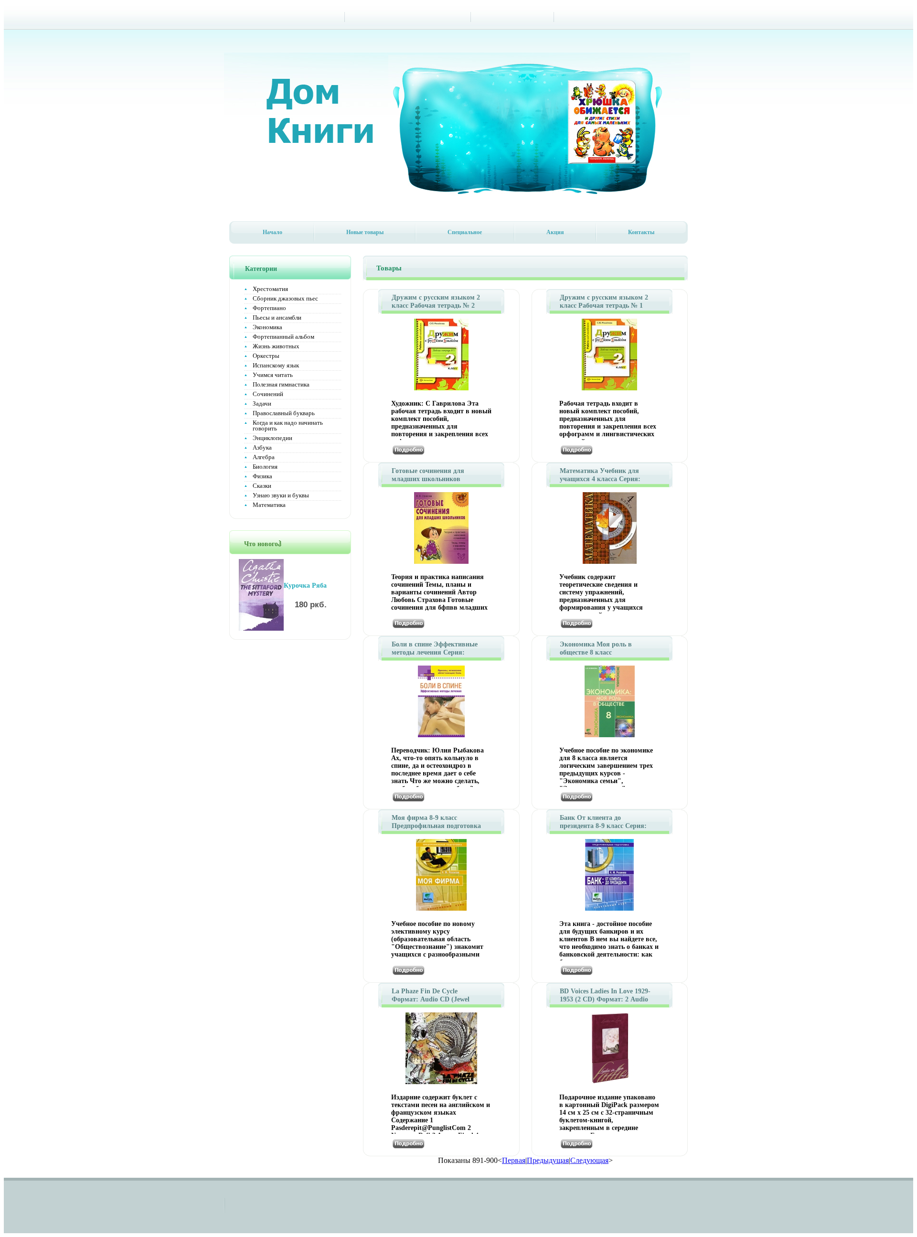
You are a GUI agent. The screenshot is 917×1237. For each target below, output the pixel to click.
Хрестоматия (270, 288)
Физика (262, 476)
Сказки (262, 485)
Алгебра (264, 457)
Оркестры (266, 355)
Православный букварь (284, 413)
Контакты (641, 232)
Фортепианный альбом (283, 336)
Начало (272, 232)
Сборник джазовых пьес (285, 298)
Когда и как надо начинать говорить (288, 425)
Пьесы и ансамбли (277, 317)
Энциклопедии (272, 437)
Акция (555, 232)
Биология (265, 466)
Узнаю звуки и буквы (281, 495)
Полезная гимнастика (281, 384)
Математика (269, 504)
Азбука (262, 447)
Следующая (589, 1160)
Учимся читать (273, 374)
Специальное (465, 232)
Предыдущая (548, 1160)
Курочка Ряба (305, 585)
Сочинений (268, 394)
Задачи (262, 403)
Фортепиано (269, 308)
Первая (513, 1160)
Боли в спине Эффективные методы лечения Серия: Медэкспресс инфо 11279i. (435, 652)
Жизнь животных (276, 346)
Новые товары (365, 232)
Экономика (267, 327)
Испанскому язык (276, 365)
